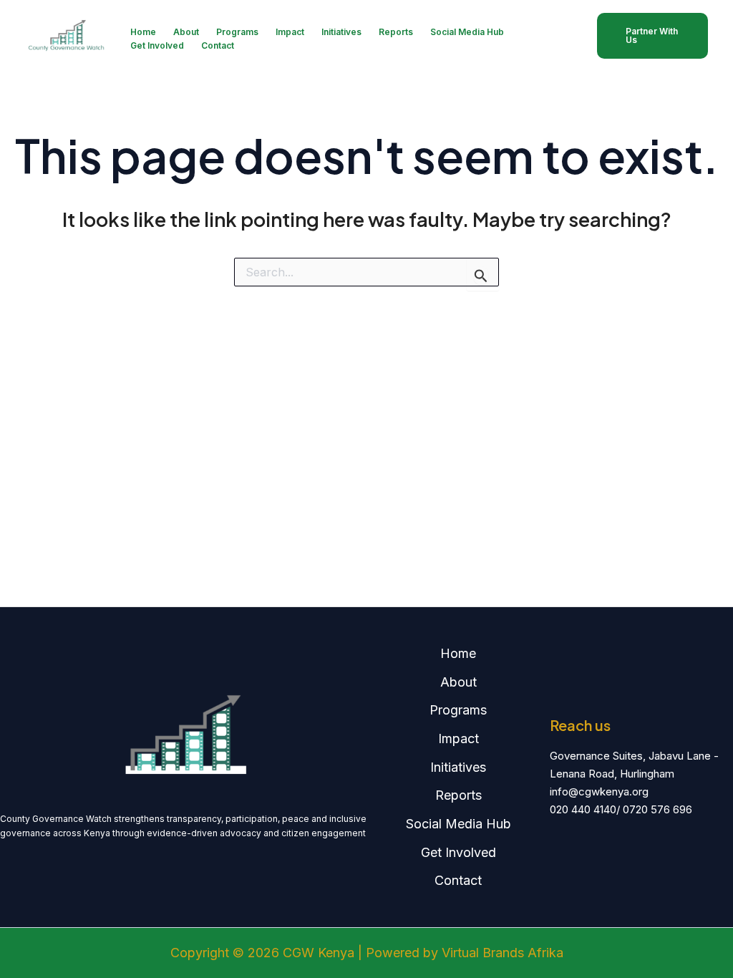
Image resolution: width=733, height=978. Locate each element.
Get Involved (157, 45)
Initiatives (341, 31)
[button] (652, 36)
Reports (396, 31)
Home (143, 31)
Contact (217, 45)
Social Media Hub (467, 31)
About (186, 31)
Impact (290, 31)
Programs (237, 31)
